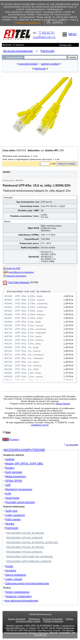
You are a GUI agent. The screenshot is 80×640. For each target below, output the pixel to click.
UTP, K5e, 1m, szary (27, 362)
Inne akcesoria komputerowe (21, 600)
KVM (8, 493)
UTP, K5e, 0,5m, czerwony (30, 329)
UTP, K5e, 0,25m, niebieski (31, 307)
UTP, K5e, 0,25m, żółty (28, 318)
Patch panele (13, 519)
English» (14, 439)
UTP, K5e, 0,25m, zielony (30, 314)
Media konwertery (15, 476)
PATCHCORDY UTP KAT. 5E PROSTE (29, 291)
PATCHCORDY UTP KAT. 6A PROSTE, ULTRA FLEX (32, 542)
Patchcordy (40, 68)
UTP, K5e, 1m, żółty (27, 369)
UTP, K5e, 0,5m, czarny (29, 325)
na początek (72, 444)
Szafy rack (11, 510)
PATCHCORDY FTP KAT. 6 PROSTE (24, 552)
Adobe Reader (63, 403)
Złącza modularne (15, 574)
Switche (10, 459)
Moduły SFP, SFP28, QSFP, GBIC (24, 463)
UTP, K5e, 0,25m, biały (28, 296)
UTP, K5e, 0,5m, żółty (28, 343)
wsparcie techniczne (16, 276)
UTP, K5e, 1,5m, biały (28, 373)
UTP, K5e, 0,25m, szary (29, 311)
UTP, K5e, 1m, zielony (28, 365)
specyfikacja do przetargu (21, 272)
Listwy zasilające (15, 515)
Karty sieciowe (13, 472)
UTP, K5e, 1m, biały (27, 347)
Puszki (9, 566)
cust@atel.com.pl (44, 37)
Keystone (10, 570)
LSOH (62, 206)
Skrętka (9, 523)
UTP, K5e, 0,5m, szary (28, 336)
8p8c (43, 226)
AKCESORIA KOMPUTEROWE (24, 450)
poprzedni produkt (28, 64)
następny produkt (50, 64)
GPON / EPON (13, 480)
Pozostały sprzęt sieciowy (20, 502)
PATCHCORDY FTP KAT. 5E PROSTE (25, 547)
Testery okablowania (17, 592)
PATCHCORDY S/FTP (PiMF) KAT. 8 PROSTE (29, 561)
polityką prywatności (27, 22)
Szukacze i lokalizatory (18, 596)
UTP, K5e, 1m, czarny (28, 351)
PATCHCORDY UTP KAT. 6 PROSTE (25, 537)
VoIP (8, 485)
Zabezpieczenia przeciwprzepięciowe (27, 583)
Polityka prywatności (53, 621)
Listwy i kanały (13, 579)
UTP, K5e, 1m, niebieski (29, 358)
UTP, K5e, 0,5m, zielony (29, 340)
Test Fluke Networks (19, 282)
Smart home (12, 497)
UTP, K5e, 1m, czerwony (29, 354)
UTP (43, 202)
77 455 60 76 (46, 33)
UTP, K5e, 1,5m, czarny (29, 376)
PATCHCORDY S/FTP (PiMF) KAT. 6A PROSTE (30, 556)
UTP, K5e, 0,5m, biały (28, 322)
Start (8, 432)
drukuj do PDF (13, 268)
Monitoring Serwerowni (18, 489)
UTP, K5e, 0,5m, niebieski (30, 332)
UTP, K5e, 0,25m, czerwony (31, 303)
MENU (72, 34)
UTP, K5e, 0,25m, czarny (30, 300)
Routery (10, 467)
